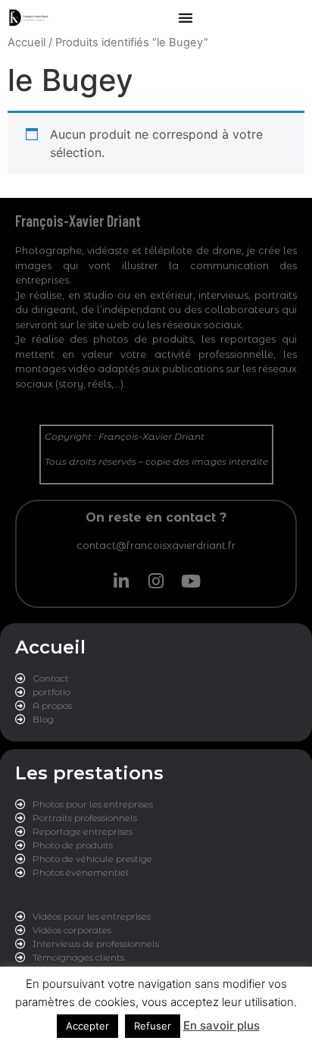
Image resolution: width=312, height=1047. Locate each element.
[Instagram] (156, 581)
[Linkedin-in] (121, 581)
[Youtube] (190, 581)
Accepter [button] (87, 1026)
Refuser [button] (152, 1026)
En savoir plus (221, 1025)
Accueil (26, 42)
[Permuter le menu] (185, 17)
